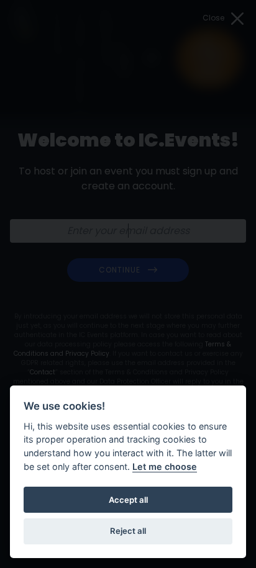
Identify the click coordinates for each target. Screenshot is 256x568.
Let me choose (164, 466)
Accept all (128, 500)
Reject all (128, 531)
